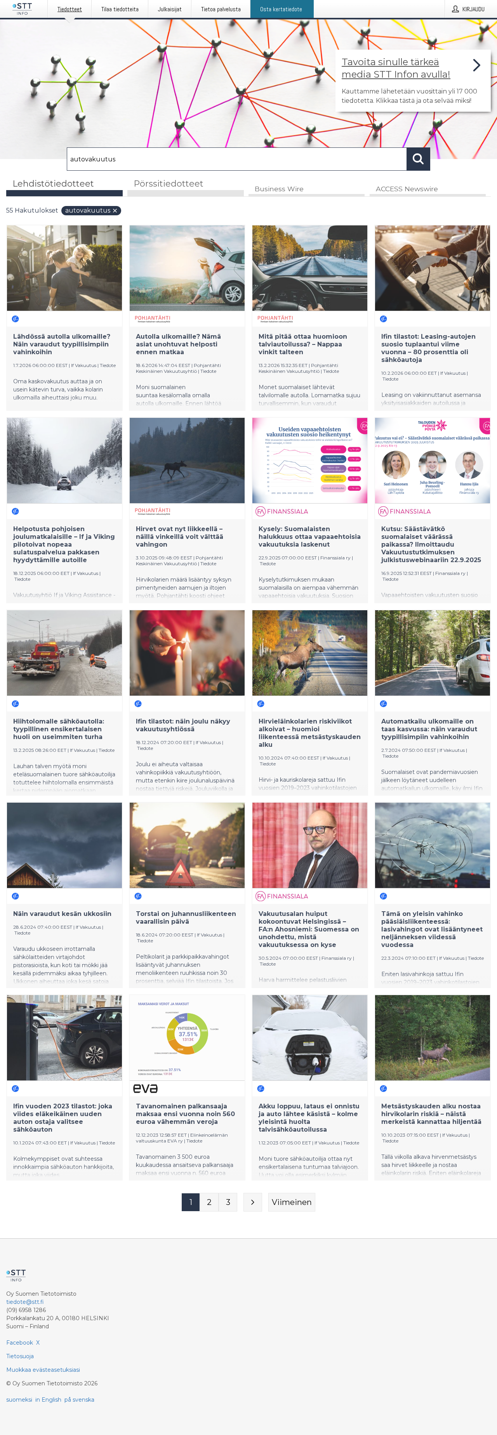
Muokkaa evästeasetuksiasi (43, 1369)
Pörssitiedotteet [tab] (168, 183)
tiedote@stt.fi (25, 1301)
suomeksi (19, 1399)
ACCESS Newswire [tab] (407, 189)
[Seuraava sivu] (252, 1202)
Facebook (19, 1342)
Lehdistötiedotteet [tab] (53, 183)
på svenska (79, 1399)
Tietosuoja (20, 1356)
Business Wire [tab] (279, 189)
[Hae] (418, 159)
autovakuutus (87, 210)
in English (48, 1399)
